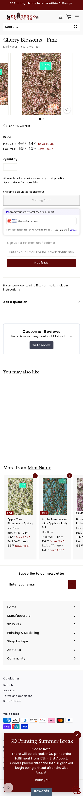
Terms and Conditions (17, 696)
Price (7, 137)
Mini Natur (10, 47)
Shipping (8, 191)
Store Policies (12, 701)
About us (9, 690)
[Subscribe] (72, 584)
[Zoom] (66, 109)
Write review (41, 345)
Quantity (10, 159)
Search (8, 685)
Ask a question (15, 302)
